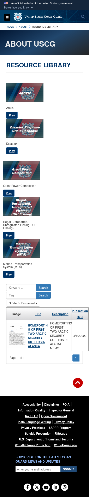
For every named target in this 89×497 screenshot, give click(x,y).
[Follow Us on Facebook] (27, 487)
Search (43, 287)
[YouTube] (46, 487)
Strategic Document (22, 303)
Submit (68, 469)
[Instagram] (64, 487)
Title (38, 314)
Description (60, 314)
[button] (19, 7)
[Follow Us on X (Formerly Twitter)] (36, 487)
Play (12, 115)
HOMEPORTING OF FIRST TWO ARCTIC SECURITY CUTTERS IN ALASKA (38, 335)
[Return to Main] (78, 385)
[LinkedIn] (55, 487)
